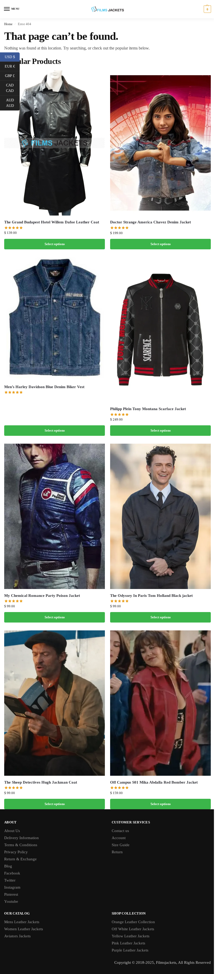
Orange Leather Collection (133, 922)
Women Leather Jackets (23, 929)
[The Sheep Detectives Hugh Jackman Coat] (54, 703)
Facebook (12, 873)
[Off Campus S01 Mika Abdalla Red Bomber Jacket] (160, 703)
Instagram (12, 887)
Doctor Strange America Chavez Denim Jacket (150, 222)
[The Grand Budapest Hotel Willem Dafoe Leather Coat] (54, 143)
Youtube (11, 901)
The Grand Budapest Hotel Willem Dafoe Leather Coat (51, 222)
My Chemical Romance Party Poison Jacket (42, 595)
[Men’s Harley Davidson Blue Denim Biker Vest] (54, 318)
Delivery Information (21, 838)
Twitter (9, 880)
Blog (8, 866)
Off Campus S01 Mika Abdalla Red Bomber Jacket (154, 782)
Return (117, 852)
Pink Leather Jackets (128, 943)
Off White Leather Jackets (133, 929)
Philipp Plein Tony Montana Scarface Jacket (148, 409)
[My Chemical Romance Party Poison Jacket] (54, 516)
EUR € (12, 66)
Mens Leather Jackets (21, 922)
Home (8, 24)
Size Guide (121, 845)
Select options (55, 244)
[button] (206, 9)
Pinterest (11, 894)
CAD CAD (13, 88)
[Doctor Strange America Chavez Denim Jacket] (160, 143)
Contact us (120, 831)
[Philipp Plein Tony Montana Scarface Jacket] (160, 330)
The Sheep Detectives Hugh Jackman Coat (40, 782)
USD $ (12, 56)
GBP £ (12, 75)
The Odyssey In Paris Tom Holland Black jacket (151, 595)
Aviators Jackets (17, 936)
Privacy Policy (16, 852)
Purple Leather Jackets (130, 950)
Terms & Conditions (20, 845)
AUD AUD (13, 103)
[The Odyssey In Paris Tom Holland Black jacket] (160, 516)
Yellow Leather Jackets (130, 936)
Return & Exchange (20, 859)
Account (119, 838)
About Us (12, 831)
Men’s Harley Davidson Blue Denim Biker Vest (44, 387)
